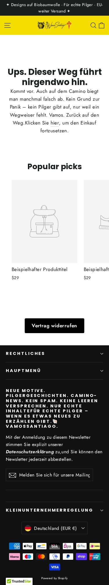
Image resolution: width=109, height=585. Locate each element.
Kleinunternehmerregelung (49, 510)
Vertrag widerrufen (54, 325)
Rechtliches (25, 353)
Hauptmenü (23, 370)
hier (55, 122)
